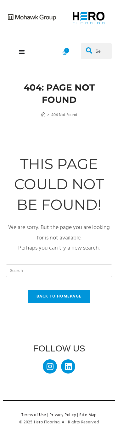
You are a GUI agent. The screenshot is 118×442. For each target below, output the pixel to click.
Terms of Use (33, 415)
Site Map (88, 415)
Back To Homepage (59, 296)
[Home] (43, 115)
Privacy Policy (62, 415)
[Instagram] (50, 366)
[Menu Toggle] (22, 52)
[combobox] (96, 51)
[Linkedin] (68, 366)
